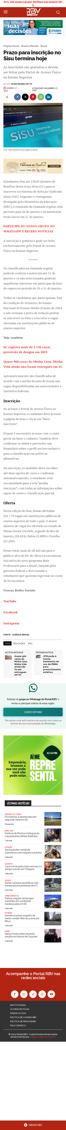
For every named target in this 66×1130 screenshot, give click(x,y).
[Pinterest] (33, 97)
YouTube (9, 601)
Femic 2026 (9, 831)
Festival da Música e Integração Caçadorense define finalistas (22, 835)
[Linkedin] (48, 97)
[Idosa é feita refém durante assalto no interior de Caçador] (52, 935)
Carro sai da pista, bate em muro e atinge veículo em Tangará (23, 868)
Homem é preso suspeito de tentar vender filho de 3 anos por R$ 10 (22, 918)
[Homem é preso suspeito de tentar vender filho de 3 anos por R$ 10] (52, 918)
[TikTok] (33, 994)
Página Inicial (11, 46)
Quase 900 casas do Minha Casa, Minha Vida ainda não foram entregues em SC (21, 665)
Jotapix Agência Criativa (43, 1037)
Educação (19, 643)
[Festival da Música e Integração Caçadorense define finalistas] (52, 835)
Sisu (30, 643)
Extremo (8, 913)
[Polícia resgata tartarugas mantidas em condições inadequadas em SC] (52, 901)
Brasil (44, 46)
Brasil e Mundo (29, 46)
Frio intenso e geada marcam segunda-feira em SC (21, 818)
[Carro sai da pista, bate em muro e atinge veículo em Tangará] (52, 868)
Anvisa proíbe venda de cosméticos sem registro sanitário (23, 851)
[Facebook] (17, 97)
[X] (25, 97)
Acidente (8, 864)
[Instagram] (24, 994)
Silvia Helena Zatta (21, 84)
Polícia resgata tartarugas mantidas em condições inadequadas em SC (19, 901)
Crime (7, 931)
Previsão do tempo (13, 814)
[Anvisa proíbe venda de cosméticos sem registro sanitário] (52, 852)
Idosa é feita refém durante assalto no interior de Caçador (21, 935)
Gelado (8, 880)
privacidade (34, 723)
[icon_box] (33, 1126)
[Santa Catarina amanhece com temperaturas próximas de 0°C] (52, 885)
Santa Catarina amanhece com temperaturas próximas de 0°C (22, 884)
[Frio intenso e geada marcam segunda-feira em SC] (52, 819)
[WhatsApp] (40, 97)
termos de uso (18, 723)
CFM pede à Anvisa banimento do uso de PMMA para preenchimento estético (52, 664)
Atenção (8, 847)
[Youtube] (51, 994)
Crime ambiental (12, 896)
